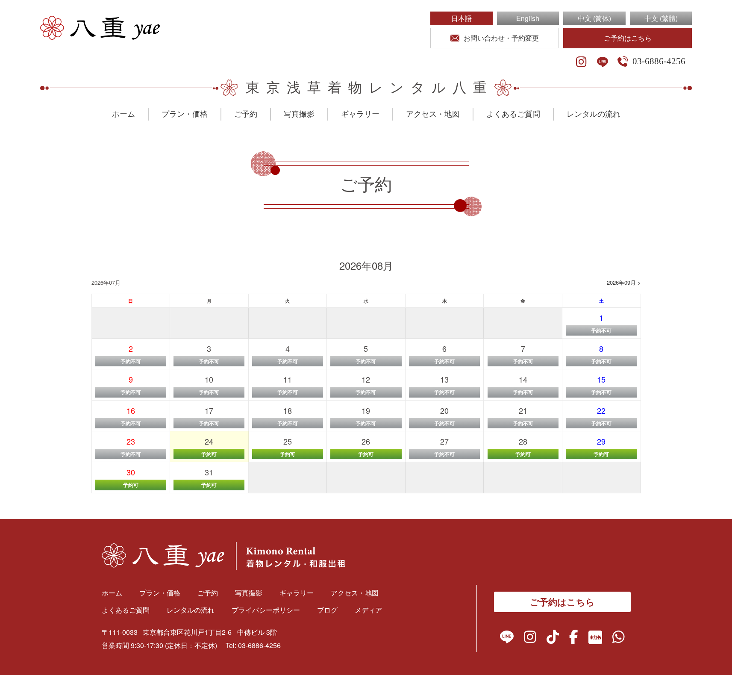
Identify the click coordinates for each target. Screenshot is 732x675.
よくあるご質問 (513, 114)
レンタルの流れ (593, 114)
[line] (602, 62)
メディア (368, 610)
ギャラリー (360, 114)
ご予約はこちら (628, 38)
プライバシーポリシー (266, 610)
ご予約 (245, 114)
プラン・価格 (185, 114)
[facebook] (573, 638)
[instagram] (581, 62)
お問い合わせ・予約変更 (501, 38)
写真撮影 (299, 114)
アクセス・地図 (433, 114)
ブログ (327, 610)
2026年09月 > (624, 282)
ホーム (123, 114)
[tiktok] (553, 638)
